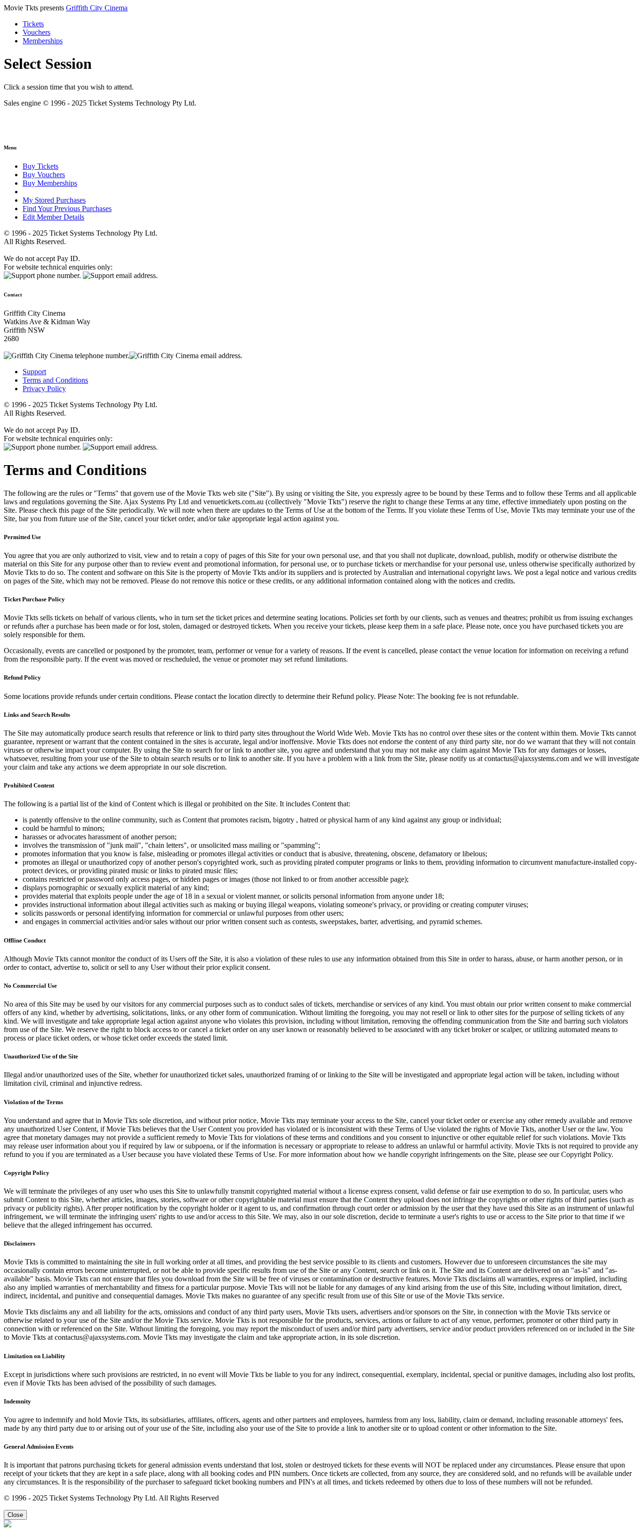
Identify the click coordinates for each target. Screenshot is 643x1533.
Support (34, 372)
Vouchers (36, 32)
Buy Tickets (40, 166)
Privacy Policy (44, 389)
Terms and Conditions (55, 380)
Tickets (33, 24)
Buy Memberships (50, 183)
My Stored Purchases (54, 200)
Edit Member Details (53, 217)
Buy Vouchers (44, 175)
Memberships (43, 41)
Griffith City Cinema (97, 8)
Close (15, 1514)
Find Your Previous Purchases (67, 209)
